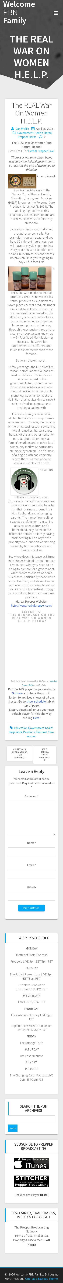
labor (19, 732)
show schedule (36, 701)
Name (31, 842)
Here (36, 718)
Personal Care (45, 732)
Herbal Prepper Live (41, 151)
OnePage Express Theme (41, 1279)
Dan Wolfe (22, 129)
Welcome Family (19, 12)
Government (25, 133)
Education (20, 728)
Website (32, 887)
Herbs (32, 137)
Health (38, 133)
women (31, 736)
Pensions (29, 732)
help (12, 732)
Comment (31, 796)
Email (31, 865)
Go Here (17, 693)
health (49, 728)
